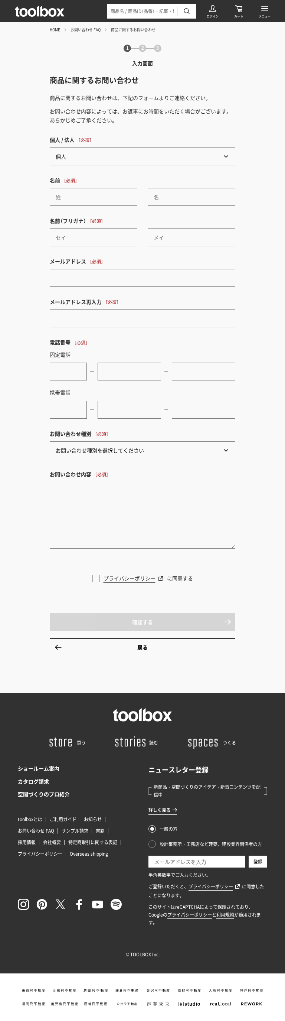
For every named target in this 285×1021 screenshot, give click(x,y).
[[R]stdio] (189, 1004)
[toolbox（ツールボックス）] (40, 11)
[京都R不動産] (189, 990)
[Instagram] (23, 904)
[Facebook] (79, 904)
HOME (55, 29)
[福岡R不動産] (33, 1004)
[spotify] (116, 904)
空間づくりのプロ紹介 (44, 794)
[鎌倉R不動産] (126, 990)
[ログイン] (212, 11)
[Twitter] (60, 904)
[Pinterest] (42, 904)
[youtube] (97, 904)
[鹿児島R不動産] (64, 1004)
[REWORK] (251, 1004)
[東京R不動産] (33, 990)
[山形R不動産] (64, 990)
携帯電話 (60, 392)
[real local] (220, 1004)
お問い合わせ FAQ (86, 29)
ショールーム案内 (38, 768)
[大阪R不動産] (220, 990)
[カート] (238, 11)
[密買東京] (158, 1004)
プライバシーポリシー (129, 578)
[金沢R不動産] (158, 990)
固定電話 (60, 354)
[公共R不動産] (126, 1004)
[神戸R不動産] (251, 990)
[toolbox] (142, 715)
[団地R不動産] (95, 1004)
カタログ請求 (33, 781)
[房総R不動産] (95, 990)
